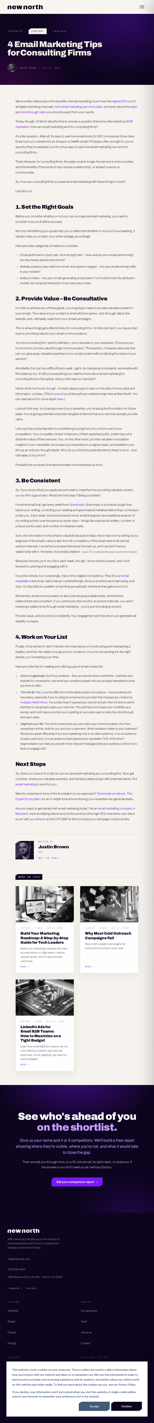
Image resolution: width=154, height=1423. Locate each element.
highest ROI (119, 101)
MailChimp (39, 702)
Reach (11, 1321)
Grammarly (76, 504)
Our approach (89, 1310)
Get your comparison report (77, 1182)
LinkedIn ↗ (15, 1288)
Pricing (12, 1343)
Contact (85, 1343)
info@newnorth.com (19, 1259)
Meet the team (49, 858)
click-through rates (33, 112)
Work (84, 1321)
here (60, 399)
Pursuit (12, 1332)
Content (37, 31)
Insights (15, 31)
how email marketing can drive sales (78, 106)
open (133, 106)
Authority (13, 1310)
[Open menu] (142, 6)
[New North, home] (25, 6)
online (38, 819)
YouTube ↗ (32, 1288)
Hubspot (25, 702)
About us (86, 1332)
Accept (94, 1406)
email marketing (25, 784)
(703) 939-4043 (16, 1269)
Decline (127, 1406)
